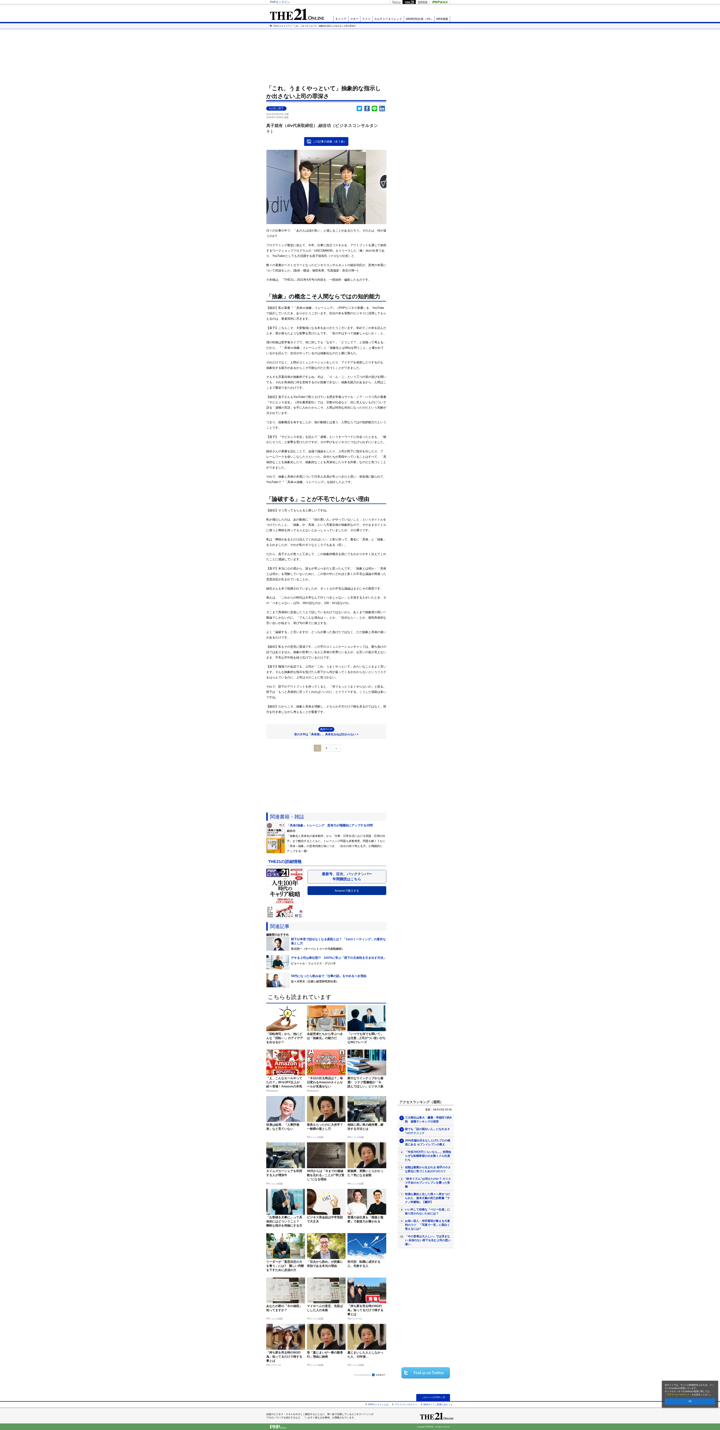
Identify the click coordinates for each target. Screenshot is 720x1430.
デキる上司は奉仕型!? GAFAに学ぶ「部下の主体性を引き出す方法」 (338, 957)
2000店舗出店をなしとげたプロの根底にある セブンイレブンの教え (427, 1142)
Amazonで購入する (347, 890)
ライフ (366, 18)
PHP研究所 (439, 2)
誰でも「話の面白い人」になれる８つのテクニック (427, 1130)
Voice (396, 2)
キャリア (340, 18)
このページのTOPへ (432, 1397)
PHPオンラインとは (378, 1404)
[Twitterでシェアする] (425, 1372)
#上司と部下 (276, 108)
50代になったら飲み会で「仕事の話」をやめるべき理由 (328, 976)
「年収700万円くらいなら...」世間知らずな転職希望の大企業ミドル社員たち (428, 1155)
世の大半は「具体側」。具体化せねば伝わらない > (326, 732)
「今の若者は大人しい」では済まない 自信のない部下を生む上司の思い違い (428, 1240)
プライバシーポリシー (678, 1394)
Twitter (359, 108)
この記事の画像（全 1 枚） (329, 141)
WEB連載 (442, 18)
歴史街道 (422, 2)
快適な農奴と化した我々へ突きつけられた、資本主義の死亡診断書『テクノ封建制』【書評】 (427, 1197)
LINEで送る (374, 108)
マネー (354, 18)
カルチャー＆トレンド (388, 18)
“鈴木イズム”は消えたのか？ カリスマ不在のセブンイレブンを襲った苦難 (428, 1182)
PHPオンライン (280, 2)
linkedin (382, 108)
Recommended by (362, 1375)
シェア (367, 108)
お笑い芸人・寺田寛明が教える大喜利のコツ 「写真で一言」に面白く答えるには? (427, 1224)
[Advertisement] (360, 56)
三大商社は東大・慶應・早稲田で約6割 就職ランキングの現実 (428, 1119)
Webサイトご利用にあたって (438, 1404)
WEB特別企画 (419, 18)
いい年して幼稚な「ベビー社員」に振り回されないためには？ (427, 1211)
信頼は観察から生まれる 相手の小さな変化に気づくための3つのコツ (428, 1169)
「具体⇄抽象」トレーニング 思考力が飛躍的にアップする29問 (330, 825)
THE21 (409, 2)
